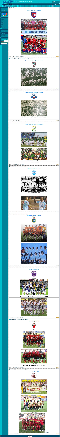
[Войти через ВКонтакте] (3, 14)
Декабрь (13, 7)
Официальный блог (3, 34)
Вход (53, 2)
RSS (58, 4)
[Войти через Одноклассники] (5, 15)
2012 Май (2, 21)
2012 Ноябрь (2, 23)
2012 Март (2, 20)
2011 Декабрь (2, 19)
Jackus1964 (16, 56)
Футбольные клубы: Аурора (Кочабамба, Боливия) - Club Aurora (18, 166)
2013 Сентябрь (3, 27)
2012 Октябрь (2, 22)
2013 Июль (2, 26)
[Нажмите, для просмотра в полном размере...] (34, 33)
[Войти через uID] (2, 14)
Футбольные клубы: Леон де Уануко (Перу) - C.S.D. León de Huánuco (19, 369)
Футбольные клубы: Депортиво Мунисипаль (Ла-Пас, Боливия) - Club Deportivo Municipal (21, 58)
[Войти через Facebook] (5, 14)
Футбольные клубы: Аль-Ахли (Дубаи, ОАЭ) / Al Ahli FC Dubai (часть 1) (19, 319)
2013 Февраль (2, 24)
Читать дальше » (34, 316)
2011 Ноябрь (2, 18)
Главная (54, 1)
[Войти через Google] (3, 15)
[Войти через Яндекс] (6, 14)
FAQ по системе (3, 35)
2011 (11, 7)
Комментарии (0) (22, 56)
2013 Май (2, 25)
